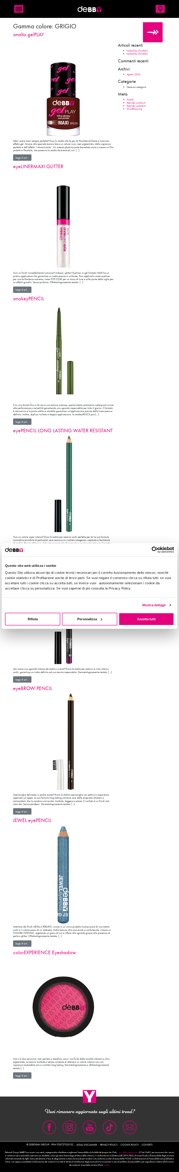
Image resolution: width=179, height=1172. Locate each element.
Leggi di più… (23, 157)
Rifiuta (33, 619)
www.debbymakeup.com (128, 1152)
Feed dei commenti (136, 106)
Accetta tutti (146, 619)
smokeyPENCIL (28, 298)
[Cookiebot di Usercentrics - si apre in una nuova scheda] (155, 550)
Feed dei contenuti (136, 102)
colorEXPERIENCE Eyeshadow (44, 952)
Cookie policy (129, 1144)
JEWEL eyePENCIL (32, 820)
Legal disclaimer (86, 1144)
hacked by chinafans (137, 50)
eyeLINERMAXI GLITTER (38, 166)
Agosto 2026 (133, 74)
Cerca (153, 32)
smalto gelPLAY (28, 34)
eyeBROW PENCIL (32, 688)
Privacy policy (108, 1144)
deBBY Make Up (89, 9)
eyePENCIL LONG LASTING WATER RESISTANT (63, 430)
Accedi (130, 99)
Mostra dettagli (154, 605)
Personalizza (87, 619)
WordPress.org (134, 109)
